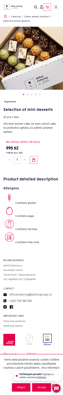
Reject (21, 387)
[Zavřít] (57, 374)
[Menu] (56, 7)
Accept (41, 387)
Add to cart (34, 160)
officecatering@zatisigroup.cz (30, 294)
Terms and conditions (14, 321)
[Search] (35, 7)
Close (18, 172)
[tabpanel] (31, 58)
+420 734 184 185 (20, 301)
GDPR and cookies (12, 326)
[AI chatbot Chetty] (56, 388)
